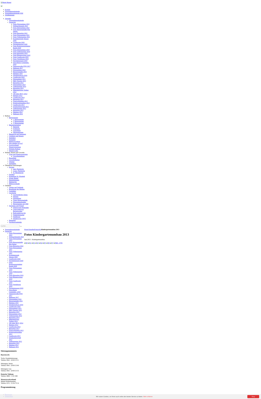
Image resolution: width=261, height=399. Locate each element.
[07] (51, 243)
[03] (37, 243)
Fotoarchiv (37, 229)
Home (26, 229)
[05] (44, 243)
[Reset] (21, 226)
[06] (48, 243)
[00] (26, 243)
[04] (40, 243)
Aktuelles (31, 229)
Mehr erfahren (148, 396)
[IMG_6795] (58, 243)
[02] (33, 243)
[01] (29, 243)
